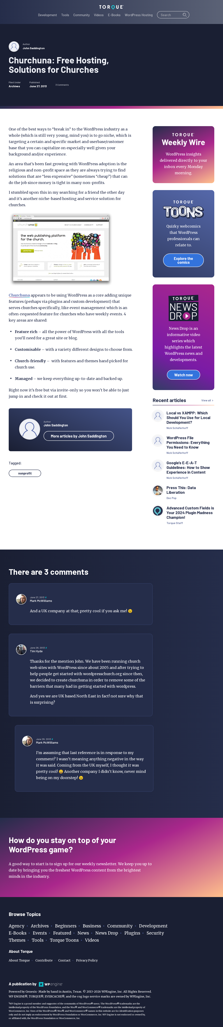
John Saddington (34, 48)
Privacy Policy (87, 960)
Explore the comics (183, 260)
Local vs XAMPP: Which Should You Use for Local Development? (188, 418)
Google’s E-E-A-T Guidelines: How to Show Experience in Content (188, 467)
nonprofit (25, 473)
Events (40, 933)
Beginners (65, 926)
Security (155, 933)
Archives (14, 86)
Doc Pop (171, 498)
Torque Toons (64, 940)
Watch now (183, 375)
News (83, 933)
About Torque (19, 960)
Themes (17, 940)
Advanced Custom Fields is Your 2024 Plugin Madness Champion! (190, 513)
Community (120, 926)
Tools (38, 940)
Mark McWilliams (41, 601)
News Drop (106, 933)
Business (92, 926)
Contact (64, 960)
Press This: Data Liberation (181, 490)
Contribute (44, 960)
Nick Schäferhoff (177, 427)
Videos (92, 940)
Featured (62, 933)
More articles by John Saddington (79, 436)
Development (153, 926)
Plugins (132, 933)
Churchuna (19, 295)
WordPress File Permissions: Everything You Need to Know (188, 442)
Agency (17, 926)
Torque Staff (175, 523)
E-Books (17, 933)
